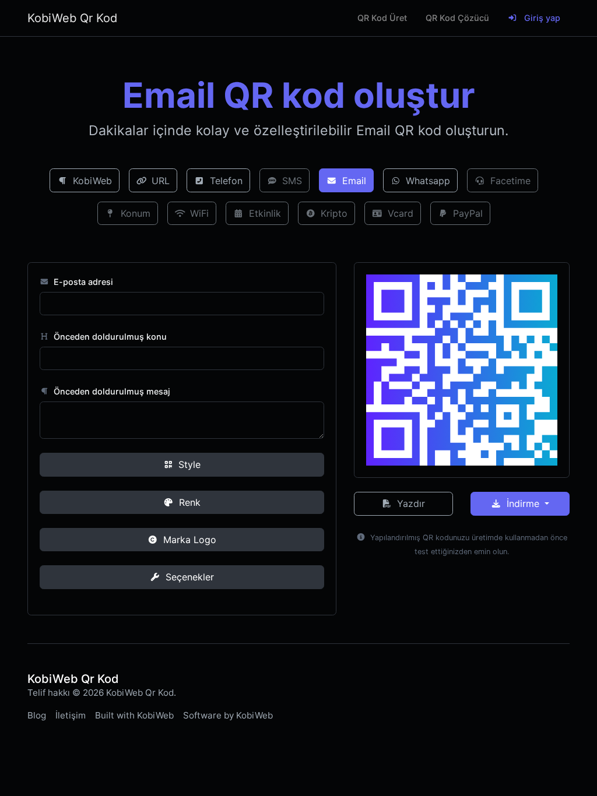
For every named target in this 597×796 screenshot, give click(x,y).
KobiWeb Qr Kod (72, 18)
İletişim (70, 715)
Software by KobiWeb (228, 715)
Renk (188, 502)
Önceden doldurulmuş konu (109, 336)
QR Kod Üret (382, 18)
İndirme (523, 503)
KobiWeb (91, 180)
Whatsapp (426, 180)
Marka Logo (188, 539)
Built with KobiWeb (134, 715)
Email (352, 180)
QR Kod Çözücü (457, 18)
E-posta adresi (82, 282)
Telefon (225, 180)
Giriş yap (541, 18)
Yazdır (409, 503)
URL (159, 180)
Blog (36, 715)
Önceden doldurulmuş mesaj (110, 391)
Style (188, 464)
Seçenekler (188, 577)
